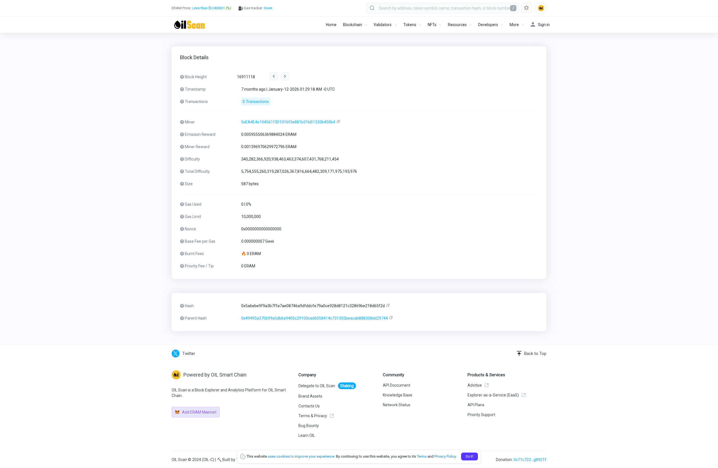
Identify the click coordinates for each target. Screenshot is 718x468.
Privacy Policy (445, 456)
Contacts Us (309, 406)
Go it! (469, 456)
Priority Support (481, 414)
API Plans (476, 405)
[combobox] (442, 8)
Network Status (396, 405)
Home (331, 24)
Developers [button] (488, 24)
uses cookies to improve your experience (301, 456)
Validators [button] (383, 24)
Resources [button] (457, 24)
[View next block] (284, 76)
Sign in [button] (544, 24)
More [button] (514, 24)
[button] (541, 8)
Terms (422, 456)
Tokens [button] (409, 24)
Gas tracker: (257, 8)
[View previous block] (273, 76)
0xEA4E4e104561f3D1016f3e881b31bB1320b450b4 (288, 122)
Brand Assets (310, 396)
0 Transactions (256, 101)
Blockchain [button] (352, 24)
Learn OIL (306, 435)
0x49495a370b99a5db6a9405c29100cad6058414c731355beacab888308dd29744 (314, 318)
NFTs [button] (432, 24)
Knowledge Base (397, 395)
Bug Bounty (308, 425)
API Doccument (396, 385)
